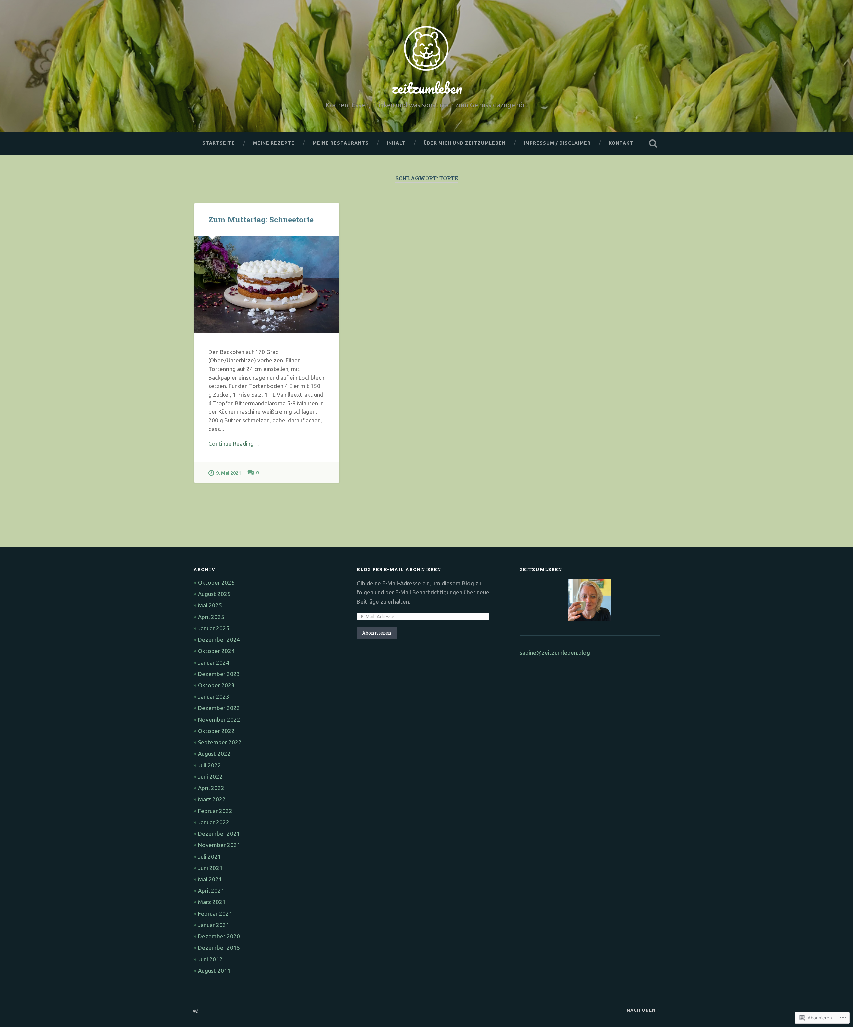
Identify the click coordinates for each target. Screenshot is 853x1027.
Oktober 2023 (216, 685)
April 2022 (211, 788)
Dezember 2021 (219, 833)
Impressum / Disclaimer (557, 143)
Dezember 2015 (219, 947)
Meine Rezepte (274, 143)
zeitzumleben (426, 88)
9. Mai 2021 (228, 473)
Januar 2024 (213, 662)
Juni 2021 (210, 868)
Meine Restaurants (341, 143)
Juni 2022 (210, 776)
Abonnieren (377, 633)
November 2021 (219, 845)
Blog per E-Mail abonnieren (399, 569)
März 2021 (212, 902)
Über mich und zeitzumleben (465, 143)
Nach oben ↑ (643, 1010)
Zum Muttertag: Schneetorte (261, 219)
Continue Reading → (234, 443)
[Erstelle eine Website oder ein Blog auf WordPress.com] (195, 1011)
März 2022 (212, 799)
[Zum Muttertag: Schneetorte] (266, 284)
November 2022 (219, 719)
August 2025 (214, 594)
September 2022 (220, 742)
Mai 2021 (210, 879)
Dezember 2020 (219, 936)
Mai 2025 (210, 605)
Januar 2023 (213, 696)
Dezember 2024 (219, 639)
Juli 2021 (209, 856)
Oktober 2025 (216, 582)
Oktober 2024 (216, 651)
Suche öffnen (653, 143)
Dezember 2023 (219, 674)
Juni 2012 (210, 959)
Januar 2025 (213, 628)
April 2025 (211, 617)
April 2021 (211, 890)
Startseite (218, 143)
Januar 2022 (213, 822)
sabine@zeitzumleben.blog (555, 652)
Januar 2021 (213, 925)
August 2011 (214, 970)
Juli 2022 (209, 765)
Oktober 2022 (216, 731)
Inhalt (396, 143)
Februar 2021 (215, 913)
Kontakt (621, 143)
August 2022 (214, 753)
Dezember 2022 (219, 708)
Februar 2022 (215, 811)
